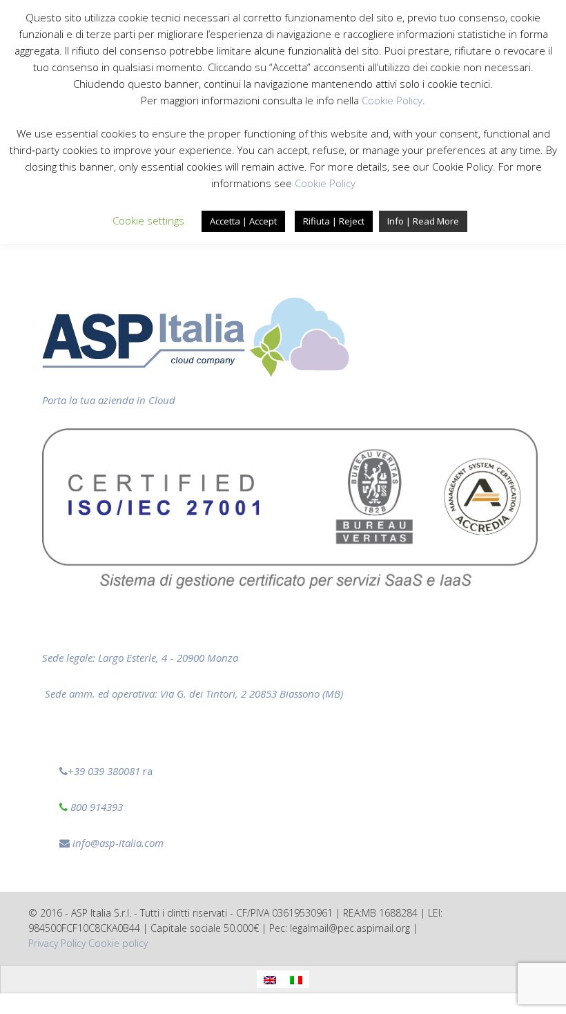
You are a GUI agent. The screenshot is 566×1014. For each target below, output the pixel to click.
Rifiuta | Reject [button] (333, 221)
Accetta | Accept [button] (243, 221)
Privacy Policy (57, 943)
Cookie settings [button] (148, 220)
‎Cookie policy (118, 943)
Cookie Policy (392, 100)
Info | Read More (423, 221)
